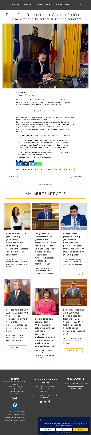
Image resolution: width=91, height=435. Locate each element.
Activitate (27, 5)
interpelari (24, 92)
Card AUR (59, 5)
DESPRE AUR (15, 5)
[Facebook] (19, 164)
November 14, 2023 (32, 95)
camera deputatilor (28, 169)
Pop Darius (69, 169)
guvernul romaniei (46, 169)
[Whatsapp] (39, 164)
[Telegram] (33, 164)
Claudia (21, 95)
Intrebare (59, 169)
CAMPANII (48, 5)
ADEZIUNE (39, 5)
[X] (26, 164)
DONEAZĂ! (68, 5)
